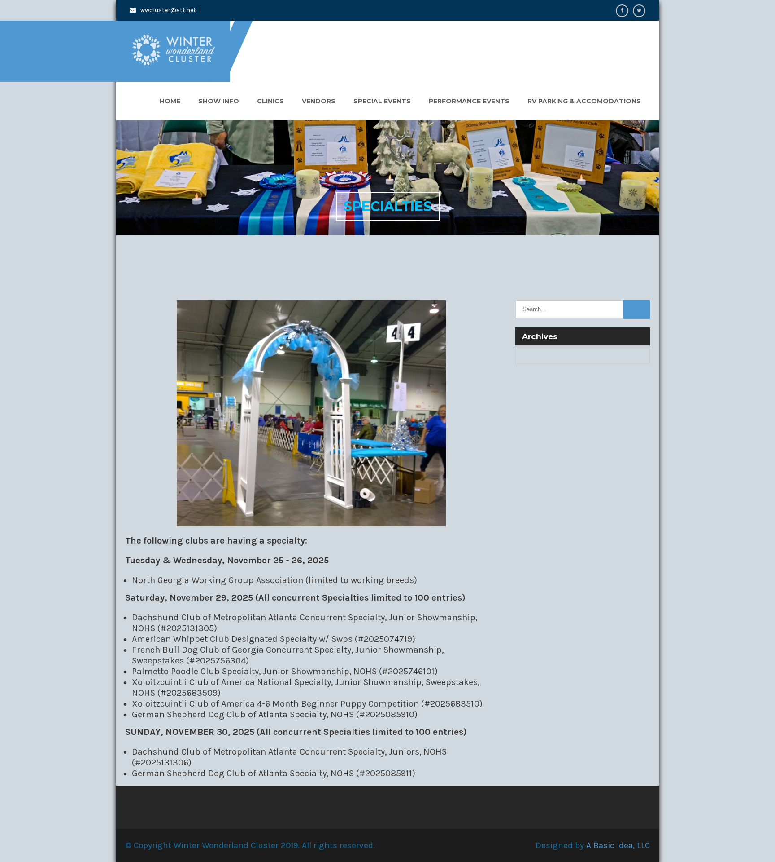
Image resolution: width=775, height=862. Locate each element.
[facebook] (622, 10)
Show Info (218, 101)
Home (170, 101)
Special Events (382, 101)
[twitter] (639, 10)
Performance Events (469, 101)
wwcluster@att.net (168, 10)
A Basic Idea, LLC (618, 845)
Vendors (318, 101)
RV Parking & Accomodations (584, 101)
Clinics (270, 101)
